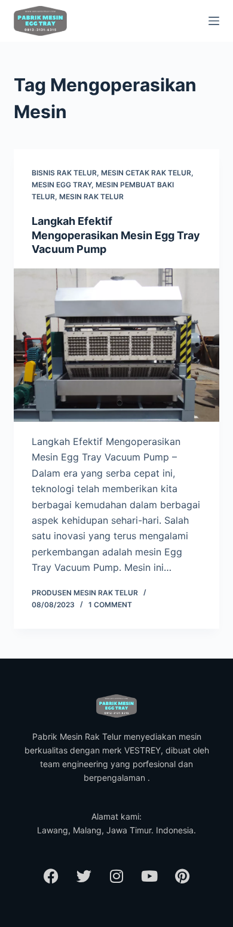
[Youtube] (149, 876)
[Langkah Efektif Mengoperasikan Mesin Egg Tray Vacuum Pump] (116, 345)
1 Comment (110, 604)
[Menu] (214, 21)
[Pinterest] (182, 876)
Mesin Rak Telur (91, 196)
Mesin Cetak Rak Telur (146, 172)
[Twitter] (84, 876)
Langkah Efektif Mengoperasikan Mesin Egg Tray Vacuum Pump (116, 235)
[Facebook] (51, 876)
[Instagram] (116, 876)
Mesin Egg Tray (61, 184)
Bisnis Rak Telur (64, 172)
